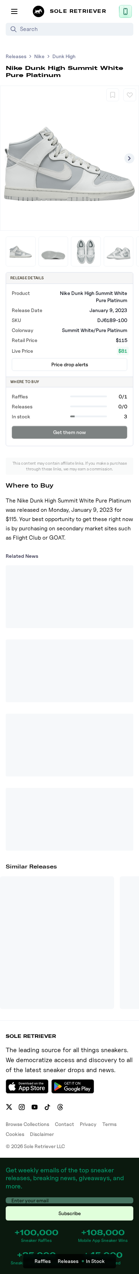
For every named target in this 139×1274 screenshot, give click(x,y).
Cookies (15, 1134)
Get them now (69, 432)
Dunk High (64, 56)
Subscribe (69, 1213)
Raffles (43, 1261)
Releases (16, 56)
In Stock (95, 1261)
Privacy (88, 1124)
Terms (109, 1124)
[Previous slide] (10, 158)
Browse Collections (27, 1124)
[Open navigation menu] (14, 11)
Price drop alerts (69, 364)
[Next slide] (129, 158)
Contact (64, 1124)
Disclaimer (42, 1134)
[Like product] (129, 94)
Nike (39, 56)
